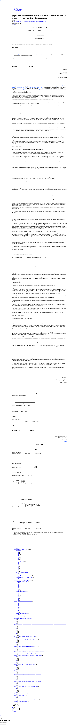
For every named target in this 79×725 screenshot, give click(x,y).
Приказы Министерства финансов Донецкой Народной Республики (24, 636)
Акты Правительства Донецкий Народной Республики (22, 580)
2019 (18, 555)
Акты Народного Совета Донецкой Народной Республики (23, 601)
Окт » (15, 711)
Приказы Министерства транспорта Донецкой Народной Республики (25, 664)
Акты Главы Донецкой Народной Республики (21, 549)
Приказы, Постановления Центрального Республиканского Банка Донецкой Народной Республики (28, 21)
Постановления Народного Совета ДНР (22, 616)
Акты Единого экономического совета (22, 572)
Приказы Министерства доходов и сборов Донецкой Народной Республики (26, 639)
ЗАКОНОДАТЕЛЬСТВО (18, 10)
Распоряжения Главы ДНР (20, 561)
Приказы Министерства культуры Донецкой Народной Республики (24, 670)
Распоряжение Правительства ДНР (21, 591)
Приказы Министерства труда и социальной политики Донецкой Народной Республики (28, 655)
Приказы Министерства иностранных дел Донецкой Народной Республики (26, 686)
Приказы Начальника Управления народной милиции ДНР (23, 618)
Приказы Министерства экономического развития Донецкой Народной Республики (27, 643)
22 (14, 709)
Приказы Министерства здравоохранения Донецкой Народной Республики (25, 646)
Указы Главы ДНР (18, 550)
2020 (18, 566)
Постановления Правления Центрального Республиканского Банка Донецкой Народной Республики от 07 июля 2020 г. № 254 (38, 90)
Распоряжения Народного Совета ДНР (22, 613)
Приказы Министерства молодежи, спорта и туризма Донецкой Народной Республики (27, 674)
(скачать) (65, 383)
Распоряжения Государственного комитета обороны (24, 575)
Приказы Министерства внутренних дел (20, 620)
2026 (18, 571)
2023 (18, 558)
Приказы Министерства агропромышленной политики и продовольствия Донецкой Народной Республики (31, 651)
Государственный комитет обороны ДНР (22, 574)
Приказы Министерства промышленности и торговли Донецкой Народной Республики (27, 681)
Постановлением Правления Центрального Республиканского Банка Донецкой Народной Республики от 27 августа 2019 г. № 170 (37, 89)
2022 (18, 557)
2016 (18, 552)
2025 (18, 570)
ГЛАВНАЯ (15, 7)
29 (14, 710)
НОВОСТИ (16, 8)
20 (12, 709)
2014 (18, 582)
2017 (18, 553)
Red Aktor (14, 22)
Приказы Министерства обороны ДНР (20, 695)
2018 (18, 554)
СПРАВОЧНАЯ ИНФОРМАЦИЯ (19, 9)
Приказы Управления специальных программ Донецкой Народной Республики (26, 699)
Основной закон (16, 548)
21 (13, 709)
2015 (18, 562)
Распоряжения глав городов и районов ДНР (21, 701)
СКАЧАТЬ (13, 24)
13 (12, 708)
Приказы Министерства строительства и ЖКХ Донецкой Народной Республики (26, 653)
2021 (45, 21)
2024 (18, 559)
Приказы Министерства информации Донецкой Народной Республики (25, 675)
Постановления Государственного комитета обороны (24, 577)
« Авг (13, 711)
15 (14, 708)
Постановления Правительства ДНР (21, 581)
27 (12, 710)
